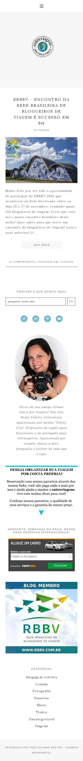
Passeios (41, 698)
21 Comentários (22, 261)
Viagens (67, 261)
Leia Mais (41, 244)
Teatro (41, 712)
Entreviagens (41, 45)
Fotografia (42, 691)
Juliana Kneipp (49, 747)
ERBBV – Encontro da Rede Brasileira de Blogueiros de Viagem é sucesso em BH (41, 111)
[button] (41, 6)
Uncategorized (41, 719)
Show (41, 705)
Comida (41, 684)
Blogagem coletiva (41, 677)
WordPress (41, 752)
